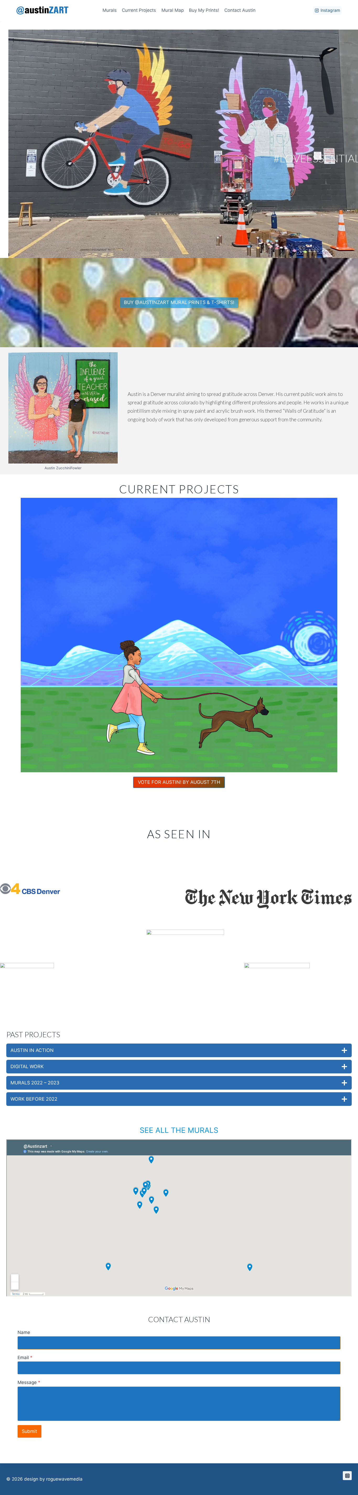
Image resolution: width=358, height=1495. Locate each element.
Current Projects (139, 10)
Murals (109, 10)
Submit (29, 1431)
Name (24, 1332)
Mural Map (172, 10)
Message (29, 1382)
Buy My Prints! (204, 10)
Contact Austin (240, 10)
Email (25, 1357)
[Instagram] (347, 1475)
